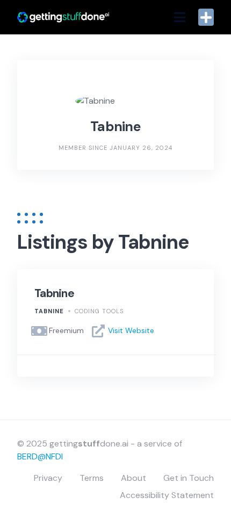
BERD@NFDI (40, 456)
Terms (92, 478)
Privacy (48, 478)
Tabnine (54, 293)
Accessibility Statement (167, 495)
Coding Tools (99, 311)
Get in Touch (188, 478)
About (133, 478)
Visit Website (131, 330)
